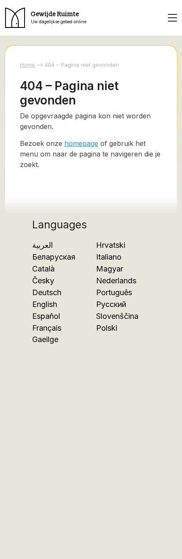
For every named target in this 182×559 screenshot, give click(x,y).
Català (43, 268)
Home (27, 64)
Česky (43, 280)
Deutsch (46, 292)
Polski (106, 327)
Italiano (108, 256)
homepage (81, 143)
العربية (42, 245)
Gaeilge (45, 339)
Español (46, 316)
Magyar (109, 268)
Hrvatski (110, 245)
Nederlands (116, 280)
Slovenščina (117, 316)
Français (46, 327)
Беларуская (53, 256)
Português (114, 292)
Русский (111, 304)
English (44, 304)
